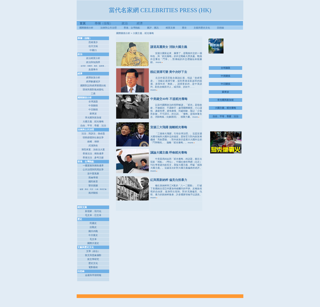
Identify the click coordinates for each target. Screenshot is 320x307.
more (159, 62)
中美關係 (93, 105)
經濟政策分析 (93, 77)
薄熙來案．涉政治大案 (93, 149)
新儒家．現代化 (93, 211)
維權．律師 (93, 141)
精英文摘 (174, 27)
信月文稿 (93, 46)
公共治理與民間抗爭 (93, 169)
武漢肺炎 (93, 145)
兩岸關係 (93, 193)
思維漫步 (93, 42)
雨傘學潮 (93, 177)
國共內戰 (93, 231)
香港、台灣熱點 (135, 27)
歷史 (184, 27)
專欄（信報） (108, 23)
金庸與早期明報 (93, 275)
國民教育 (93, 181)
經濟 (140, 23)
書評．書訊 (156, 27)
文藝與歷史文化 (202, 27)
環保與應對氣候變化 (93, 89)
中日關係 (93, 109)
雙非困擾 (93, 185)
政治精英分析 (93, 58)
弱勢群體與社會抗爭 (93, 137)
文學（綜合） (93, 251)
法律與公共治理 (108, 27)
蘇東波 (93, 113)
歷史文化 (93, 263)
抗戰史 (93, 227)
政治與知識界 (93, 62)
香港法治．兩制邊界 (93, 153)
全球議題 (93, 101)
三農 (93, 93)
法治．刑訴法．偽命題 (93, 133)
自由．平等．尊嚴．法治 (93, 125)
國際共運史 (93, 243)
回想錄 (220, 27)
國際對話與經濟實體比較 (93, 85)
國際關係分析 (86, 27)
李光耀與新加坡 (93, 117)
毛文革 (93, 239)
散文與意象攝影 (93, 255)
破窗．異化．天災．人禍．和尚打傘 (93, 189)
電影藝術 (93, 267)
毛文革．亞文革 (93, 215)
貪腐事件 (93, 69)
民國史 (93, 223)
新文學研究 (93, 259)
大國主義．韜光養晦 (93, 121)
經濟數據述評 (93, 81)
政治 (125, 23)
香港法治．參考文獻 (93, 157)
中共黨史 (93, 235)
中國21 (93, 50)
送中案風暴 (93, 173)
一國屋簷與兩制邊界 (93, 165)
